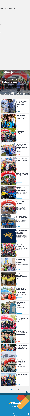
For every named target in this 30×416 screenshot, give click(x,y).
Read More (19, 111)
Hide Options (2, 32)
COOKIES (1, 69)
